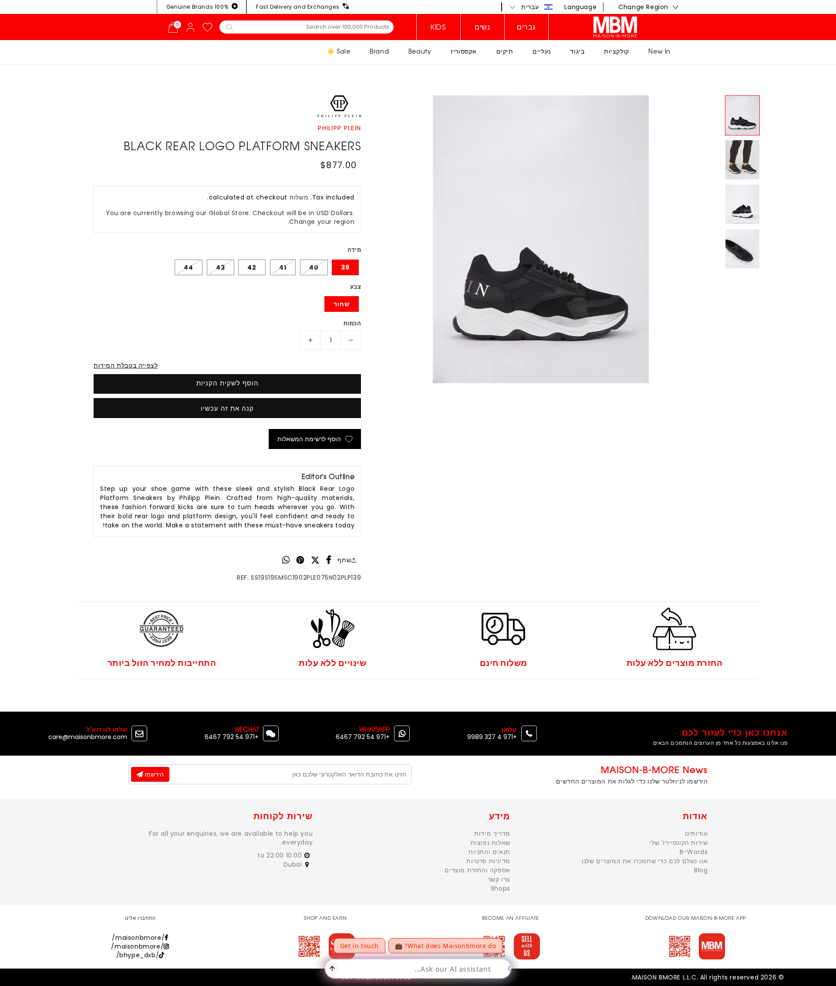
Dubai (293, 864)
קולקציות (616, 51)
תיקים (504, 51)
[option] (541, 239)
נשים (482, 27)
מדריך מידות (492, 833)
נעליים (542, 51)
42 (251, 267)
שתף (344, 560)
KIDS (438, 27)
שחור (342, 304)
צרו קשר (499, 879)
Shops (500, 888)
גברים (526, 27)
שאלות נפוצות (490, 842)
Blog (701, 870)
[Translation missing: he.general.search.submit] (229, 26)
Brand (379, 51)
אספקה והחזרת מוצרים (477, 870)
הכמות (352, 323)
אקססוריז (464, 51)
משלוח (299, 197)
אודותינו (696, 833)
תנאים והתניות (489, 852)
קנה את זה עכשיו (227, 408)
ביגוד (577, 51)
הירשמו (153, 774)
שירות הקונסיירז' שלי (678, 842)
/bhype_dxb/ (137, 955)
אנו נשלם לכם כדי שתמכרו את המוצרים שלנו (645, 861)
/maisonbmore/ (138, 937)
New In (659, 51)
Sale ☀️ (339, 51)
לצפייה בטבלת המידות (126, 365)
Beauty (419, 51)
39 (345, 267)
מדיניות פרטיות (488, 861)
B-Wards (694, 852)
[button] (531, 7)
